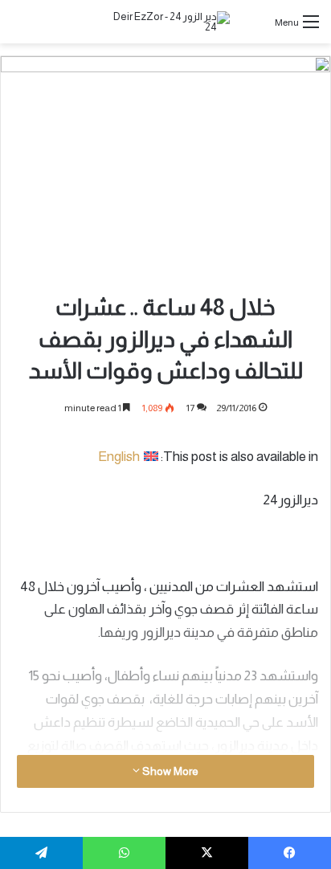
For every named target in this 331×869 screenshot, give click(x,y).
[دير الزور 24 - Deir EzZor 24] (165, 21)
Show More (169, 771)
